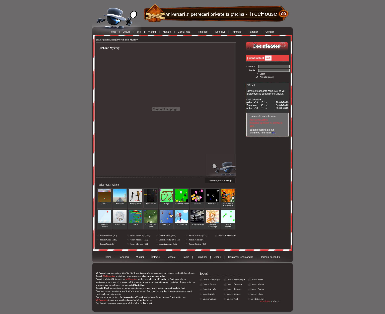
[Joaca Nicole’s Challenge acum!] (212, 216)
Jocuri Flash (232, 299)
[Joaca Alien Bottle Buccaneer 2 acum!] (228, 195)
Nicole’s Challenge (213, 225)
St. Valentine (181, 224)
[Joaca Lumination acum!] (150, 195)
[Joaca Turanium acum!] (197, 195)
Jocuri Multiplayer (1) (169, 239)
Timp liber (203, 31)
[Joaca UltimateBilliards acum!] (181, 195)
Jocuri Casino (257, 289)
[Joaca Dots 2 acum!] (104, 195)
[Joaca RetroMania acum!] (212, 195)
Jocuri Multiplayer (211, 279)
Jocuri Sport (257, 279)
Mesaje (167, 31)
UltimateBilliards (181, 203)
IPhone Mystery (130, 39)
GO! (268, 58)
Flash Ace (120, 203)
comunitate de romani (181, 291)
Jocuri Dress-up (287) (140, 235)
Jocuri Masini (257, 284)
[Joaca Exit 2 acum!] (135, 216)
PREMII (250, 85)
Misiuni (152, 31)
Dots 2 (104, 203)
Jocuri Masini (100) (139, 239)
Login (262, 74)
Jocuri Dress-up (234, 284)
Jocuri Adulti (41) (197, 239)
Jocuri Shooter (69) (139, 244)
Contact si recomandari (240, 257)
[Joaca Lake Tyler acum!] (166, 216)
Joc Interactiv (257, 299)
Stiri (139, 31)
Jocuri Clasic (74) (108, 244)
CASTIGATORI (254, 99)
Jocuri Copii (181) (108, 239)
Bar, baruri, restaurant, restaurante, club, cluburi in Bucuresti (124, 303)
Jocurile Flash (102, 288)
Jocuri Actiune (234, 294)
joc (165, 291)
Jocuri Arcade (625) (198, 235)
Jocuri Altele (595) (227, 235)
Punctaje (236, 31)
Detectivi (220, 31)
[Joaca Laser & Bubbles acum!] (228, 216)
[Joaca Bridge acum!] (166, 195)
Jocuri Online (209, 299)
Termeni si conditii (270, 257)
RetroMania (212, 203)
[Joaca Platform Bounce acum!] (104, 216)
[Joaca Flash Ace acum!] (120, 195)
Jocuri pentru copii (236, 279)
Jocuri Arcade (209, 289)
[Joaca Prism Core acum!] (120, 216)
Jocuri (126, 31)
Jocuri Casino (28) (197, 244)
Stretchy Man (135, 203)
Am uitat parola (267, 77)
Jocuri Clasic (257, 294)
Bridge (166, 203)
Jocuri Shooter (234, 289)
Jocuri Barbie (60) (108, 235)
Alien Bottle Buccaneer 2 (228, 204)
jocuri (98, 39)
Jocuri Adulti (209, 294)
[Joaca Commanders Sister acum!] (150, 216)
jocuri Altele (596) (112, 39)
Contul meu (184, 31)
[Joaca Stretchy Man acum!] (135, 195)
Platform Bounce (104, 225)
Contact (269, 31)
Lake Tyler (166, 224)
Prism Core (120, 224)
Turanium (197, 203)
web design (265, 301)
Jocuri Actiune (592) (168, 244)
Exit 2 (135, 224)
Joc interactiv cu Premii (131, 297)
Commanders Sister (151, 225)
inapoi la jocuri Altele (219, 180)
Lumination (151, 203)
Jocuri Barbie (209, 284)
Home (112, 31)
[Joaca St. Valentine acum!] (181, 216)
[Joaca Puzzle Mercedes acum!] (197, 216)
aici (273, 132)
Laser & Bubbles (228, 225)
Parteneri (253, 31)
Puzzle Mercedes (197, 224)
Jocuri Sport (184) (167, 235)
